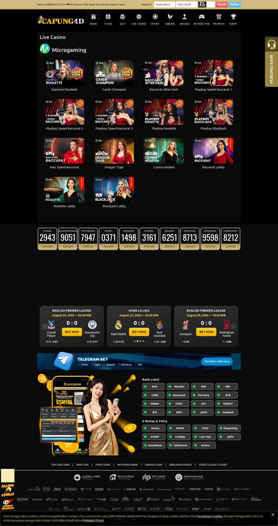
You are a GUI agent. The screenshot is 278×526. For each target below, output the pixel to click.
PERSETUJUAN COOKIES (213, 464)
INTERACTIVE (202, 23)
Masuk (221, 4)
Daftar (234, 4)
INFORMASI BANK (127, 464)
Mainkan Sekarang (217, 361)
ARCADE (184, 23)
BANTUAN (83, 464)
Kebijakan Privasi (93, 520)
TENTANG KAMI (60, 464)
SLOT (123, 23)
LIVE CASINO (139, 23)
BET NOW (72, 331)
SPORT (155, 23)
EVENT (233, 23)
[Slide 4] (143, 341)
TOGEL (108, 23)
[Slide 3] (140, 341)
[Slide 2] (137, 341)
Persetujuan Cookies (210, 516)
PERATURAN (103, 464)
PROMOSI (218, 23)
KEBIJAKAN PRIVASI (180, 464)
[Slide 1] (135, 341)
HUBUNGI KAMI (153, 464)
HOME (93, 23)
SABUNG (170, 23)
